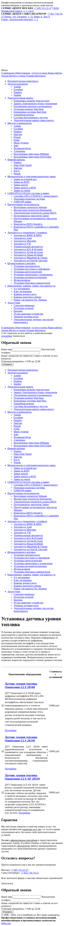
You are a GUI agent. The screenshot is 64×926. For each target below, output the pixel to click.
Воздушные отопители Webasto (30, 207)
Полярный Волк (22, 148)
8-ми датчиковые (23, 291)
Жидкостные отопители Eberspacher (33, 210)
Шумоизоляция (22, 280)
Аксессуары (13, 302)
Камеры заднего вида (25, 294)
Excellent (18, 89)
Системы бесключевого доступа (31, 117)
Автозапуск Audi (23, 238)
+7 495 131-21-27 (19, 870)
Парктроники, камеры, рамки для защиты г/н (31, 285)
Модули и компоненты (19, 123)
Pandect (17, 162)
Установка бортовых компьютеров (32, 283)
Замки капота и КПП (25, 187)
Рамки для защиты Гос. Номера (30, 299)
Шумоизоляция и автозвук (21, 263)
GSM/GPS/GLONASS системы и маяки (28, 193)
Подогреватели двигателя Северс (31, 215)
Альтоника (19, 151)
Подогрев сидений (24, 308)
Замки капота (21, 185)
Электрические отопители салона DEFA (35, 213)
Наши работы (54, 73)
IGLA (17, 170)
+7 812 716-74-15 (30, 872)
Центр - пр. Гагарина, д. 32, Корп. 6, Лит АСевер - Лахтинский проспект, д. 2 (25, 18)
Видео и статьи (17, 75)
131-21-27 (43, 8)
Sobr (16, 145)
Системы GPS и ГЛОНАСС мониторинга (36, 196)
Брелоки (18, 311)
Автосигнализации (17, 84)
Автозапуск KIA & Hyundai (28, 249)
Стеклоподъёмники (24, 305)
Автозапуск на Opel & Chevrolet (30, 260)
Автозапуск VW (22, 243)
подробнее (6, 336)
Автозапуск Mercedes (25, 241)
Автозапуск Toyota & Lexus (28, 252)
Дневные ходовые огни (26, 316)
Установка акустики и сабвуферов (32, 269)
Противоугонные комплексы (22, 81)
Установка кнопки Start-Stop (28, 109)
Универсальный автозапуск (28, 246)
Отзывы (29, 75)
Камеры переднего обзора (27, 297)
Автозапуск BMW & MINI (28, 235)
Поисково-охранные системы (29, 199)
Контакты (40, 75)
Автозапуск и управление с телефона (27, 232)
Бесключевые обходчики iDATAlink (32, 156)
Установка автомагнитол (27, 266)
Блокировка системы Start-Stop (30, 112)
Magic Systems (21, 142)
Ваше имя (6, 349)
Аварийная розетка (24, 114)
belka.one (6, 923)
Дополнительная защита (20, 98)
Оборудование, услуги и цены (30, 73)
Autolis (17, 86)
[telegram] (24, 43)
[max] (24, 67)
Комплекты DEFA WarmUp (28, 224)
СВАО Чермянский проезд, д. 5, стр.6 (30, 9)
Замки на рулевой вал (25, 179)
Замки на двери (22, 190)
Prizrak (17, 137)
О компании (7, 73)
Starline (17, 95)
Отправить (7, 364)
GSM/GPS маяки (22, 201)
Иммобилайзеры (16, 159)
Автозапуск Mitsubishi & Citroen (30, 257)
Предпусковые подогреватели (23, 204)
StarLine (18, 134)
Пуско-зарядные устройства (28, 314)
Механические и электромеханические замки (31, 176)
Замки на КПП (21, 182)
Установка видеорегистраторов (30, 277)
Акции (5, 75)
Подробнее (10, 730)
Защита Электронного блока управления (35, 103)
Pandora (18, 92)
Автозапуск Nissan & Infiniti (28, 255)
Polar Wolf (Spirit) (23, 165)
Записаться (19, 336)
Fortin (17, 140)
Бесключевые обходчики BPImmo (31, 154)
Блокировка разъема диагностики (31, 100)
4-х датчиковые (22, 288)
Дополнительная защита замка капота (34, 120)
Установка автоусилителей (28, 271)
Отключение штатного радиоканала (33, 106)
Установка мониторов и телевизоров (33, 274)
